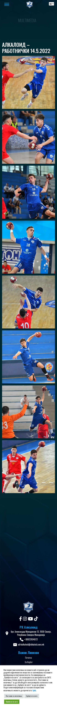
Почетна (28, 657)
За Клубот (29, 662)
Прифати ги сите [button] (12, 701)
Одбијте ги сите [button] (31, 696)
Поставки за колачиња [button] (14, 696)
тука (34, 690)
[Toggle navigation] (11, 5)
